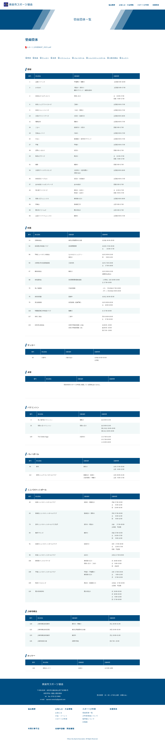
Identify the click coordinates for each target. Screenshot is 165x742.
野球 (29, 58)
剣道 (36, 58)
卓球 (54, 58)
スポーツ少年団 (143, 5)
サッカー (45, 58)
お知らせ (58, 713)
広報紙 (85, 722)
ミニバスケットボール (96, 58)
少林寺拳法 (113, 58)
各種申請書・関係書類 (64, 729)
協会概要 (112, 5)
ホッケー (125, 58)
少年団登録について (90, 716)
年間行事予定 (34, 729)
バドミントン (65, 58)
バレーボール (79, 58)
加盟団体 (156, 5)
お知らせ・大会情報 (126, 5)
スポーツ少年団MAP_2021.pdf (39, 47)
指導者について (88, 719)
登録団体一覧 (87, 713)
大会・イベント (61, 716)
